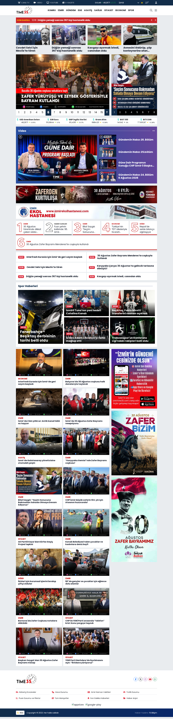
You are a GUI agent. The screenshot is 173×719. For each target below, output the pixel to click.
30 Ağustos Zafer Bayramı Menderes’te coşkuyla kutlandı (57, 244)
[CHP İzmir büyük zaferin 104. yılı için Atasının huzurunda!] (86, 480)
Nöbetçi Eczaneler (27, 692)
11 (78, 112)
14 (95, 112)
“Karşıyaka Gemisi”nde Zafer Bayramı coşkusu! (86, 461)
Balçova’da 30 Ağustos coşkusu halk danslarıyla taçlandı (85, 382)
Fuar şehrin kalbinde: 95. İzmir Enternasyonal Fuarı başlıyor (62, 229)
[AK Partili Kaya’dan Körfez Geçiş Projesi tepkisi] (39, 522)
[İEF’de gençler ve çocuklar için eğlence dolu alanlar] (86, 562)
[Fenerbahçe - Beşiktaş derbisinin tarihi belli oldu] (40, 316)
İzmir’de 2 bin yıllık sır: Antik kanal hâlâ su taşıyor (39, 422)
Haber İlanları (60, 224)
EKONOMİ (120, 10)
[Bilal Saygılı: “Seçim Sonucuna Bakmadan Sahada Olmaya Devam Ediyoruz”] (39, 480)
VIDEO (39, 2)
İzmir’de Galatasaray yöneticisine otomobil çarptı (36, 461)
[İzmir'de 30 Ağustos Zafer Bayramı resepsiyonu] (86, 402)
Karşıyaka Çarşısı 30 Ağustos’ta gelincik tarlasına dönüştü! (125, 267)
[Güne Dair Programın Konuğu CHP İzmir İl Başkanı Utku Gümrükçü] (107, 163)
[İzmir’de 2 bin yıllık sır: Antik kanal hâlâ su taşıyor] (39, 402)
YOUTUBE (54, 2)
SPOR (131, 10)
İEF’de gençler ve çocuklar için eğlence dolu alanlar (85, 582)
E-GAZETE (69, 2)
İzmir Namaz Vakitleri (101, 692)
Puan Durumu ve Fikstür (29, 698)
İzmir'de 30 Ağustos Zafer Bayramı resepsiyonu (83, 422)
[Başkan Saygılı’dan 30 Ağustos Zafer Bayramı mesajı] (39, 641)
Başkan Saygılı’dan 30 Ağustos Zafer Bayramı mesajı (38, 661)
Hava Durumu (61, 692)
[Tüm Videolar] (153, 130)
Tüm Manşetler (62, 698)
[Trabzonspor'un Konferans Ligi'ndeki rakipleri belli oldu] (132, 330)
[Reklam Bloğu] (86, 194)
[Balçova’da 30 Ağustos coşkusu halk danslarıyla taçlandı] (86, 362)
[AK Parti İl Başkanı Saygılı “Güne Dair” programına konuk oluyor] (57, 158)
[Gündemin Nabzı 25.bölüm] (107, 151)
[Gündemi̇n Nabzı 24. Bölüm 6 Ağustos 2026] (107, 176)
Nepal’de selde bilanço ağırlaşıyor (147, 229)
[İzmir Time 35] (24, 10)
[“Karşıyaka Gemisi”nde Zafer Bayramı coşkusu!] (86, 441)
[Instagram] (145, 679)
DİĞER (142, 224)
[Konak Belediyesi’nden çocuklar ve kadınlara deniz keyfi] (86, 522)
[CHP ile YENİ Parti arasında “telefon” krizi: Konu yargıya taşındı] (86, 601)
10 (72, 112)
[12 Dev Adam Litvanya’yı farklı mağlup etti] (86, 330)
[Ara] (151, 10)
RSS (21, 712)
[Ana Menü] (156, 10)
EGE (80, 10)
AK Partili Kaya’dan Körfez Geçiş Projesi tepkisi (35, 543)
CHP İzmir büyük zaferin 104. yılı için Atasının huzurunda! (84, 501)
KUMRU (52, 10)
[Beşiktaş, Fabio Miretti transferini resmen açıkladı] (132, 302)
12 (84, 112)
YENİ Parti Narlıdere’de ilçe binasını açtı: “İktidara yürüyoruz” (84, 661)
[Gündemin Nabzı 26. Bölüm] (107, 139)
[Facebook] (136, 679)
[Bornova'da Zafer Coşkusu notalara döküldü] (39, 601)
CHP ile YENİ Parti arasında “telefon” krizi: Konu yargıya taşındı (84, 622)
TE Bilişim (153, 712)
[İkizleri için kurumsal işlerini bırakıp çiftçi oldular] (39, 562)
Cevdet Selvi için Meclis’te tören (44, 267)
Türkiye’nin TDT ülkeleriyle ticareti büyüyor (119, 229)
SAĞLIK (98, 10)
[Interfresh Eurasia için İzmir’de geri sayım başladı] (39, 362)
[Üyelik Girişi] (155, 2)
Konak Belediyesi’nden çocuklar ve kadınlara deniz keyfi (84, 543)
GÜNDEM (71, 10)
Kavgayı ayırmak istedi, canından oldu (119, 276)
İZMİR (61, 10)
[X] (140, 679)
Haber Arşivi (132, 698)
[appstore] (78, 704)
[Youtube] (150, 679)
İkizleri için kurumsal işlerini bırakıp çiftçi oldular (37, 582)
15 (101, 112)
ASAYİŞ (88, 10)
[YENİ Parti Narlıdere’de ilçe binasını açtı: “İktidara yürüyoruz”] (86, 641)
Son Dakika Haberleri (99, 698)
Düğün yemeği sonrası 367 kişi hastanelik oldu (52, 276)
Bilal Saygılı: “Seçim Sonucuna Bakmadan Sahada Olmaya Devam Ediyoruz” (89, 229)
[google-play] (93, 704)
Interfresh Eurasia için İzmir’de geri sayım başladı (54, 257)
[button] (151, 20)
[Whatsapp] (155, 679)
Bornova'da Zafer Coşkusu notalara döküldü (37, 622)
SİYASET (108, 10)
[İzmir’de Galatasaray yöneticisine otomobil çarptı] (39, 441)
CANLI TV (25, 2)
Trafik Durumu (132, 692)
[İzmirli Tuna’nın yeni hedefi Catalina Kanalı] (86, 302)
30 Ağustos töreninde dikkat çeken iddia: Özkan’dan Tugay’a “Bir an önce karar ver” (32, 229)
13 (90, 112)
